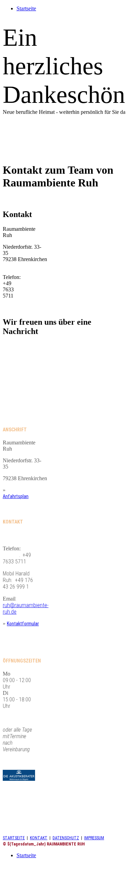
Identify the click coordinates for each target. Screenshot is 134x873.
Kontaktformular (23, 623)
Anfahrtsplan (16, 496)
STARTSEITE (14, 838)
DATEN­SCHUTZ (66, 838)
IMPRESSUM (94, 838)
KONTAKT (38, 838)
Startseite (26, 8)
